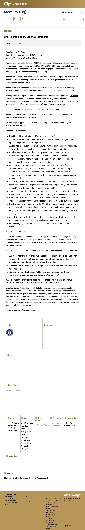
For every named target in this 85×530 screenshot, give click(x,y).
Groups (17, 19)
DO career (18, 117)
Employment (30, 499)
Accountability (50, 520)
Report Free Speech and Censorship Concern (52, 526)
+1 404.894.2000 (12, 503)
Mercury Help (26, 19)
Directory (29, 497)
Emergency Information (33, 501)
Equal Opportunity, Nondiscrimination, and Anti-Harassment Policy (53, 499)
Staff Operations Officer (36, 98)
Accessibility (50, 518)
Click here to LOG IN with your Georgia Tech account (26, 478)
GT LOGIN (69, 526)
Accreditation (50, 522)
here (11, 310)
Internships (70, 425)
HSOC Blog (70, 423)
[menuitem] (18, 19)
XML (14, 43)
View (8, 43)
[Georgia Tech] (16, 4)
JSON (21, 43)
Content (8, 19)
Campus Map (11, 505)
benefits (58, 109)
